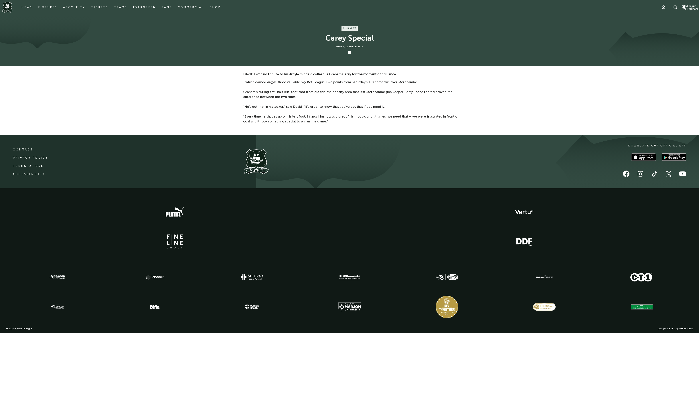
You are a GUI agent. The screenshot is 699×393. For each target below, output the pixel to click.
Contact (23, 149)
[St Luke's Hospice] (252, 277)
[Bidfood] (57, 307)
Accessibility (29, 174)
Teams (120, 7)
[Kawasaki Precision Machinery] (349, 277)
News (26, 7)
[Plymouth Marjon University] (349, 306)
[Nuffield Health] (252, 307)
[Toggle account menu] (663, 7)
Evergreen (144, 7)
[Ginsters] (447, 277)
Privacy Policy (30, 157)
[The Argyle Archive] (641, 307)
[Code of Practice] (447, 307)
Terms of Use (28, 166)
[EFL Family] (544, 307)
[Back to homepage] (7, 7)
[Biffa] (154, 307)
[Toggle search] (675, 7)
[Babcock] (154, 277)
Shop (215, 7)
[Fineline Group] (174, 241)
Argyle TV (74, 7)
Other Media (686, 328)
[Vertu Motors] (524, 212)
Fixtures (47, 7)
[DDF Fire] (524, 241)
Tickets (99, 7)
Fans (167, 7)
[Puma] (174, 212)
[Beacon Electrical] (57, 277)
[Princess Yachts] (544, 277)
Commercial (191, 7)
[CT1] (641, 277)
